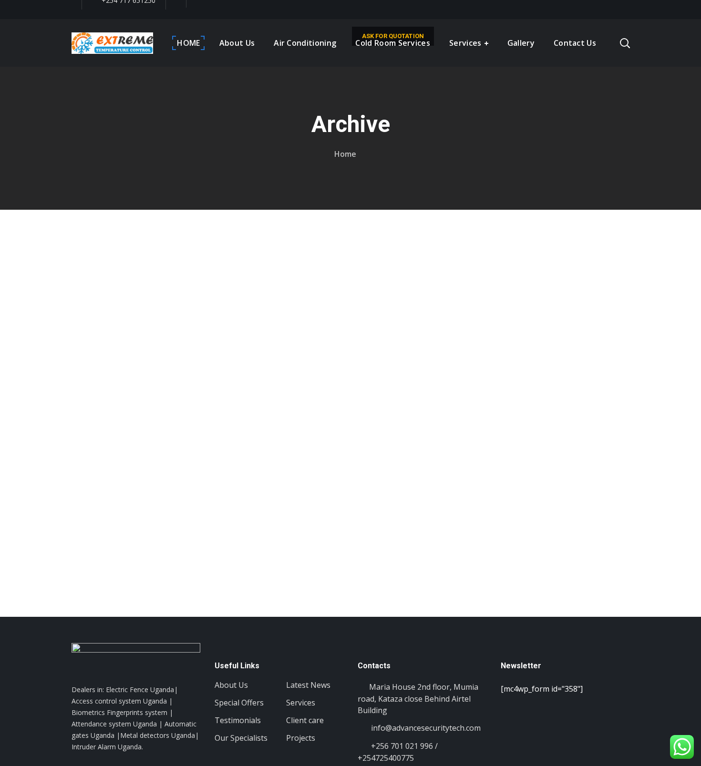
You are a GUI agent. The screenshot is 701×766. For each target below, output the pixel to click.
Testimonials (238, 720)
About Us (231, 685)
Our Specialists (241, 738)
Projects (300, 738)
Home (345, 154)
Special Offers (239, 702)
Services (300, 702)
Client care (305, 720)
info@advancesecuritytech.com (425, 728)
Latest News (308, 685)
